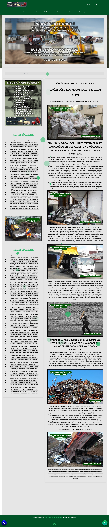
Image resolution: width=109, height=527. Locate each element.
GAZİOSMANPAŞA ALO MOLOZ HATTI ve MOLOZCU (24, 158)
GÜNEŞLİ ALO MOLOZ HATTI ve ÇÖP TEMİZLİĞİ (24, 277)
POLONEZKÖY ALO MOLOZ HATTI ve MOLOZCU (24, 327)
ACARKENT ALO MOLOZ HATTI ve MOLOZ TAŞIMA (24, 293)
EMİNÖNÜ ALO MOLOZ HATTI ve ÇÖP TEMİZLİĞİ (24, 261)
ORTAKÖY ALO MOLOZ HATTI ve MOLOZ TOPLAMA (24, 343)
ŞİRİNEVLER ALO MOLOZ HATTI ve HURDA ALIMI (24, 334)
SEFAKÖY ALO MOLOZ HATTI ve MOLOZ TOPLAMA (24, 330)
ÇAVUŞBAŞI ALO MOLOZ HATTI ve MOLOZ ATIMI (24, 323)
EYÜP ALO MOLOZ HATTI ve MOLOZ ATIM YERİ (24, 146)
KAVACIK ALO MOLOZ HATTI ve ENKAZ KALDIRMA (24, 364)
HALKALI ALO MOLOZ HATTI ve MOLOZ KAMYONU (24, 281)
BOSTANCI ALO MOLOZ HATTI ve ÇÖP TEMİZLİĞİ (24, 316)
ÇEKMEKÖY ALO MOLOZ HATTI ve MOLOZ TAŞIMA (24, 151)
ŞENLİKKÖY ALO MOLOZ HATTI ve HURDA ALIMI (24, 332)
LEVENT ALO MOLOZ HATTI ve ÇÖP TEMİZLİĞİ (24, 380)
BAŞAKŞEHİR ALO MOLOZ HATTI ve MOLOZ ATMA (24, 164)
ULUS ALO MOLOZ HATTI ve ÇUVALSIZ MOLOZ (24, 345)
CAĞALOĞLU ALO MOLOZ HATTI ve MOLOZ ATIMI (24, 320)
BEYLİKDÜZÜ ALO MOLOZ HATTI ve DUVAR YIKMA (24, 157)
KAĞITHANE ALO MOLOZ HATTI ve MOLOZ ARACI (24, 205)
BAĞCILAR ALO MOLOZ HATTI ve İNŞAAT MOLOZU (24, 169)
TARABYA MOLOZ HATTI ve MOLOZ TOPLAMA (24, 341)
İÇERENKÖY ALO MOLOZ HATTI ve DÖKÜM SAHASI (24, 286)
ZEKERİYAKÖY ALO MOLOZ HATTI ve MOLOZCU (24, 357)
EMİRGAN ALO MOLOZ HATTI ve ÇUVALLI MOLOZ (24, 263)
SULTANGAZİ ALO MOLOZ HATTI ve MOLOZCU (24, 185)
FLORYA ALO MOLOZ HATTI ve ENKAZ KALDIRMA (24, 272)
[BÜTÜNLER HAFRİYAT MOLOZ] (15, 4)
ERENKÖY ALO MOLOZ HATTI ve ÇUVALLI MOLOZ (24, 265)
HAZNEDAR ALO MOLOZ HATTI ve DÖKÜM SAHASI (24, 284)
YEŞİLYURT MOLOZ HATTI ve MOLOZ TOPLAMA (24, 355)
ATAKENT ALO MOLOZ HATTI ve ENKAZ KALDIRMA (24, 304)
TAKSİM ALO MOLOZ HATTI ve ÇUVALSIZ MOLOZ (24, 339)
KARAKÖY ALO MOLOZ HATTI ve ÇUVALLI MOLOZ (24, 309)
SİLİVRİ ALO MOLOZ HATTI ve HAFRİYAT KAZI (24, 190)
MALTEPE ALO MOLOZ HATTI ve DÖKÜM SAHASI (24, 199)
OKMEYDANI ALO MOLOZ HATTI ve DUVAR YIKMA (24, 393)
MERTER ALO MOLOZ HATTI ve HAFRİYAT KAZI (24, 389)
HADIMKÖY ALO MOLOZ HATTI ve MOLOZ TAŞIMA (24, 282)
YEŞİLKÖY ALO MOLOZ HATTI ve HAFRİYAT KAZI (24, 354)
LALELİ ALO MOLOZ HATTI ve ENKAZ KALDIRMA (24, 361)
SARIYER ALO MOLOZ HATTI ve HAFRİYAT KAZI (24, 176)
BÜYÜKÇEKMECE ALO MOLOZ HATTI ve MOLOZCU (24, 155)
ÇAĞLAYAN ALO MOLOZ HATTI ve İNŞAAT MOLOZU (24, 322)
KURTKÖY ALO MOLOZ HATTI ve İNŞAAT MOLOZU (24, 375)
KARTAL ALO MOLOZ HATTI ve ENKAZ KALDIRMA (24, 203)
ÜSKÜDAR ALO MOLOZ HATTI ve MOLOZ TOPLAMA (24, 180)
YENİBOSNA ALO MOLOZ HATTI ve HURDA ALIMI (24, 350)
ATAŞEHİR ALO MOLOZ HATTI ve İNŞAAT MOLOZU (24, 173)
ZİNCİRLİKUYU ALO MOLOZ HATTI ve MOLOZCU (24, 359)
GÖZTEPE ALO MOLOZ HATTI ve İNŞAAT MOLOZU (24, 275)
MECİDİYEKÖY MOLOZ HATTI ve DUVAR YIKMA (24, 387)
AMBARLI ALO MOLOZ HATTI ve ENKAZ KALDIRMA (24, 302)
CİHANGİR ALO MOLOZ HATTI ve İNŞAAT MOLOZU (24, 259)
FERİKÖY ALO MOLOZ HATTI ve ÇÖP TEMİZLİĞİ (24, 270)
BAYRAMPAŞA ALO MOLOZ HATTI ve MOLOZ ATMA (24, 162)
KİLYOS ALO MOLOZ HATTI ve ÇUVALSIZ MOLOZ (24, 368)
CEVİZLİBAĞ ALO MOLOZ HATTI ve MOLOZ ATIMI (24, 258)
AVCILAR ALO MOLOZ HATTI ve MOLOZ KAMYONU (24, 171)
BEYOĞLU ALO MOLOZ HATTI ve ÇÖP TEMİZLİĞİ (24, 142)
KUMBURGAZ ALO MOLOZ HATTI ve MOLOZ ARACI (24, 373)
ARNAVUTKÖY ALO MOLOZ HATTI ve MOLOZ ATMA (24, 174)
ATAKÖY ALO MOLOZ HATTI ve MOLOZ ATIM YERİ (24, 306)
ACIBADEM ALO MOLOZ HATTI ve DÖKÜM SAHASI (24, 295)
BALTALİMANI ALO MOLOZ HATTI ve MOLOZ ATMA (24, 291)
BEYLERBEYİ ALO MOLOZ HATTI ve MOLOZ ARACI (24, 314)
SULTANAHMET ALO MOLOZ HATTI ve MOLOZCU (24, 336)
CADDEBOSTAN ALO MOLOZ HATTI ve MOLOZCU (24, 318)
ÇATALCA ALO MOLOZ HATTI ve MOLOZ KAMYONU (24, 153)
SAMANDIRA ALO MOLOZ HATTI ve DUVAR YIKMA (24, 329)
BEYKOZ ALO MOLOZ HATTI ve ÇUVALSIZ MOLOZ (24, 144)
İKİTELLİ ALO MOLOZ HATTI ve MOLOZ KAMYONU (24, 288)
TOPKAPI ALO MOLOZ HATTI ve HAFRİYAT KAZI (24, 325)
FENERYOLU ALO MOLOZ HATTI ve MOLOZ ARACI (24, 268)
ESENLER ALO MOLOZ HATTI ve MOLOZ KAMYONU (24, 150)
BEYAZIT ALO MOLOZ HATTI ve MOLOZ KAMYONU (24, 313)
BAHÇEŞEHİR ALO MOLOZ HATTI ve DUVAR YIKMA (24, 307)
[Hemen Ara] (4, 523)
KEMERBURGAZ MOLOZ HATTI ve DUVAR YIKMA (24, 366)
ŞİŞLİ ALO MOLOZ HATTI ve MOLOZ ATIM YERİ (24, 189)
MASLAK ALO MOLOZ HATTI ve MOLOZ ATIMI (24, 386)
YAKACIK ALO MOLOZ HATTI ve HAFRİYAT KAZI (24, 347)
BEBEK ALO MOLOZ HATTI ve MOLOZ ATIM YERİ (24, 311)
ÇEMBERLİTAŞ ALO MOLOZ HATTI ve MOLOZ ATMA (24, 274)
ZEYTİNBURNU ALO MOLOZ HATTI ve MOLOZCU (24, 178)
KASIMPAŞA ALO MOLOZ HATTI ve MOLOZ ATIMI (24, 363)
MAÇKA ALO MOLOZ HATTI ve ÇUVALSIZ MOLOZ (24, 384)
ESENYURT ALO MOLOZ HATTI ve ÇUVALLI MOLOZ (24, 148)
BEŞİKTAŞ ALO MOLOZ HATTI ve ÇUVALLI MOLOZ (24, 160)
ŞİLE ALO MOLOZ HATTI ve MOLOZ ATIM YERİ (24, 192)
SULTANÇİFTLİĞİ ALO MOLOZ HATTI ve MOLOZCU (24, 338)
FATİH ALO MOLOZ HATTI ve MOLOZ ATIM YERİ (24, 194)
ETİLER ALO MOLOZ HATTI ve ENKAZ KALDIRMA (24, 266)
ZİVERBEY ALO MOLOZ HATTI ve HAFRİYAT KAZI (24, 379)
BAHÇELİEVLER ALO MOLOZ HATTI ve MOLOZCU (24, 167)
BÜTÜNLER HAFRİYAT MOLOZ (53, 517)
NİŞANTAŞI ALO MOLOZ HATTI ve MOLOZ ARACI (24, 391)
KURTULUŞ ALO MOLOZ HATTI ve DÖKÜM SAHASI (24, 377)
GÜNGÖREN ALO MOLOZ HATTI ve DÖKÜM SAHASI (24, 206)
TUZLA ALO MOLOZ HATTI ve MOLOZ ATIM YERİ (24, 183)
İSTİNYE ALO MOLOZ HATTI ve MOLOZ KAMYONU (24, 290)
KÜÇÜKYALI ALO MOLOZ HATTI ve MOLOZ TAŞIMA (24, 371)
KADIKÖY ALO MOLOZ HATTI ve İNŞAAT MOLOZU (24, 141)
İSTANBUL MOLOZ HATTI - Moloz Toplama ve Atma (24, 208)
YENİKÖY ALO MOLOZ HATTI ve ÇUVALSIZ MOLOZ (24, 352)
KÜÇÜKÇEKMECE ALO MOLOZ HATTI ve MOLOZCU (24, 201)
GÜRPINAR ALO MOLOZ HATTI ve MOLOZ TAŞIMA (24, 279)
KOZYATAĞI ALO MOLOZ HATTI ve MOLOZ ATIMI (24, 370)
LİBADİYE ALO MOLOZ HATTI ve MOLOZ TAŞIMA (24, 382)
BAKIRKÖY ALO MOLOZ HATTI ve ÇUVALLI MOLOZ (24, 166)
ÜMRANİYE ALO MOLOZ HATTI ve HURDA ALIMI (24, 182)
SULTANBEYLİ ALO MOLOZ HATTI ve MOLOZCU (24, 187)
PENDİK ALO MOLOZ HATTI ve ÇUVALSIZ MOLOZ (24, 198)
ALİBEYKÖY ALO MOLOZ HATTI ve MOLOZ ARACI (24, 298)
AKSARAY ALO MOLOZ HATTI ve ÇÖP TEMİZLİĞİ (24, 297)
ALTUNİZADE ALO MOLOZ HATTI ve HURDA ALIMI (24, 300)
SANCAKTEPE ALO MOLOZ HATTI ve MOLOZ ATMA (24, 196)
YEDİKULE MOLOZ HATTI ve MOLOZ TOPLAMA (24, 348)
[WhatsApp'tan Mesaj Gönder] (105, 523)
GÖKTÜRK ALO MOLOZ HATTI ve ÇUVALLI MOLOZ (24, 256)
